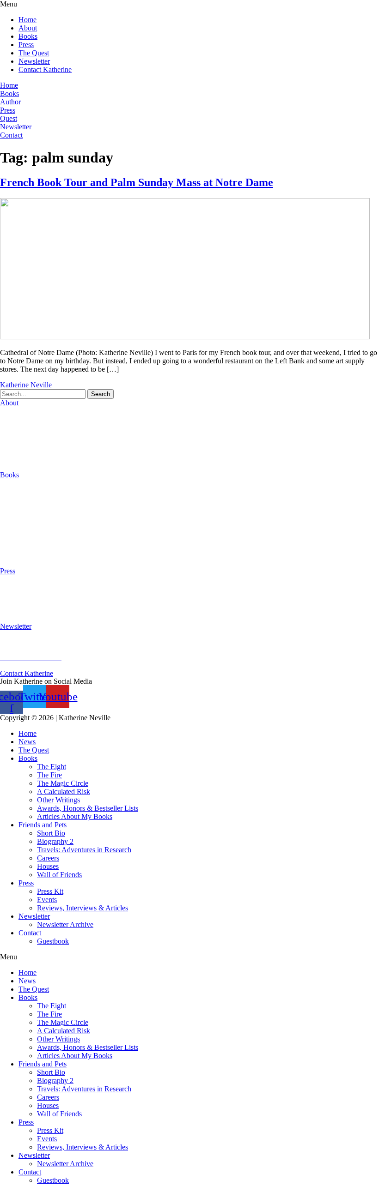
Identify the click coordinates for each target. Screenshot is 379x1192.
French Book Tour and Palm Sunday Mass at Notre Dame (136, 182)
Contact (29, 933)
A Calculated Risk (26, 515)
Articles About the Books (37, 539)
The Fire (12, 499)
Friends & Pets (27, 443)
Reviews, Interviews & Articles (82, 908)
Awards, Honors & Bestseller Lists (87, 808)
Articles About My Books (74, 816)
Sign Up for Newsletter (34, 642)
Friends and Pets (42, 825)
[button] (189, 4)
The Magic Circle (25, 507)
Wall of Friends (59, 875)
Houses (16, 435)
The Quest (33, 53)
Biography (15, 418)
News (27, 742)
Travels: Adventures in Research (84, 850)
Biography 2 (55, 841)
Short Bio (51, 833)
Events (47, 899)
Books (27, 36)
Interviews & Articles (32, 610)
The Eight (14, 490)
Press (26, 44)
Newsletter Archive (65, 924)
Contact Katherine (45, 69)
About (27, 28)
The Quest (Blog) (25, 459)
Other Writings (21, 531)
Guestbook (53, 941)
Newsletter (34, 61)
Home (27, 20)
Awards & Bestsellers (31, 602)
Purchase (13, 555)
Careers (17, 427)
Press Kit (13, 586)
